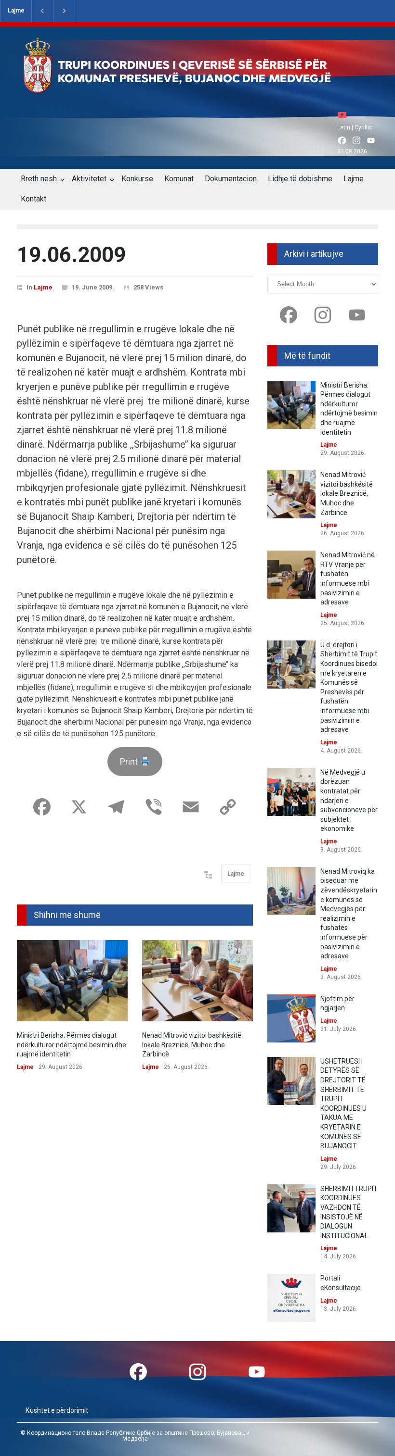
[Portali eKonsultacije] (291, 1298)
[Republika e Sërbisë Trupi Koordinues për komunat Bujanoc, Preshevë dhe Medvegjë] (194, 86)
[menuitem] (344, 115)
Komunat (179, 178)
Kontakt (33, 198)
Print (130, 761)
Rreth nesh (39, 178)
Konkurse (137, 178)
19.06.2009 (71, 254)
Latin (343, 127)
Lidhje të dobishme (300, 178)
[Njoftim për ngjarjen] (291, 1018)
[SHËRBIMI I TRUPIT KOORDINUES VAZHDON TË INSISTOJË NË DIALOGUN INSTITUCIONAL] (291, 1208)
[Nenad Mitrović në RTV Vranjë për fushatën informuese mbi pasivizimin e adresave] (291, 575)
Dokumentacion (231, 178)
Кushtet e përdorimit (57, 1410)
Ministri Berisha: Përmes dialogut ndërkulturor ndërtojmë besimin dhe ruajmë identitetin (71, 1044)
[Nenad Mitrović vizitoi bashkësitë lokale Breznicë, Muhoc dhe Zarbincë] (197, 980)
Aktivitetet (89, 178)
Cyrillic (363, 127)
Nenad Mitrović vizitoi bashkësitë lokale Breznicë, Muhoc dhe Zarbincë (191, 1044)
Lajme (16, 10)
